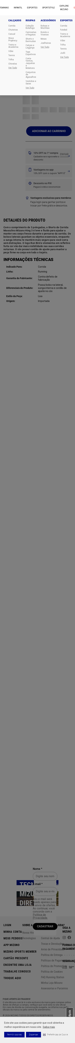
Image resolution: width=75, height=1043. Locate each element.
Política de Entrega (51, 955)
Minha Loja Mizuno (51, 982)
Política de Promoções (53, 966)
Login (7, 925)
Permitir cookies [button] (14, 1034)
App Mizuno (11, 945)
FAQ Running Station (52, 977)
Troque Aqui (12, 978)
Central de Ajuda (50, 938)
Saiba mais (49, 1027)
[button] (55, 1034)
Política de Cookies (52, 971)
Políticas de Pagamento (54, 960)
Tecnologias (29, 938)
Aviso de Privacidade (53, 949)
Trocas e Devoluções (52, 943)
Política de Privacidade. (40, 916)
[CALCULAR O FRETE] (64, 154)
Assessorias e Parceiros (54, 988)
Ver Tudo (12, 68)
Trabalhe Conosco (17, 971)
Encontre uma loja (17, 965)
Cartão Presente (15, 958)
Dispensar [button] (33, 1034)
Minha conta (12, 931)
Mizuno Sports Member (20, 951)
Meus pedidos (13, 938)
